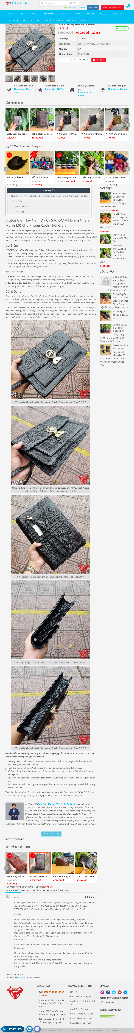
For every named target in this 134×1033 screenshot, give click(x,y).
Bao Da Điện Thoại (30, 20)
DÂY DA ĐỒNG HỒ (53, 20)
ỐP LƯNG (12, 20)
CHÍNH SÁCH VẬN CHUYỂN (82, 1018)
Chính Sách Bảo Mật (118, 89)
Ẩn (53, 190)
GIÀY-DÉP (90, 13)
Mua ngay (92, 7)
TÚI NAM (64, 13)
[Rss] (102, 992)
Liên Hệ (73, 992)
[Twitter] (114, 992)
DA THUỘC (85, 20)
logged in (21, 977)
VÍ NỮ (35, 13)
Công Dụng (18, 211)
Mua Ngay (99, 59)
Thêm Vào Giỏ (82, 59)
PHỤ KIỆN (71, 20)
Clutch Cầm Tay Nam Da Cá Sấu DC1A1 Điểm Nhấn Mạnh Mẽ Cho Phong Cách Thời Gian (49, 196)
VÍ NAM (11, 13)
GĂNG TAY (117, 13)
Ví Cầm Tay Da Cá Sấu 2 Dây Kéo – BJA (25, 876)
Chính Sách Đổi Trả (54, 89)
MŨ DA (103, 13)
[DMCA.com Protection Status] (107, 1018)
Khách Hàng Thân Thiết (80, 1023)
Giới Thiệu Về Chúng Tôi (80, 996)
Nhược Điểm (19, 206)
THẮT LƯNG (48, 13)
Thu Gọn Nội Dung (51, 833)
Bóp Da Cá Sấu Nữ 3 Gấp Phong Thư (94, 876)
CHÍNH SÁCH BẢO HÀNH (81, 1013)
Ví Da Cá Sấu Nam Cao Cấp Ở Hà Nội (98, 177)
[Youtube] (120, 992)
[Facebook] (108, 992)
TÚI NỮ (76, 13)
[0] (127, 7)
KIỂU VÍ (23, 13)
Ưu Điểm (17, 201)
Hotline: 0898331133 (113, 7)
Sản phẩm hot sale (76, 7)
